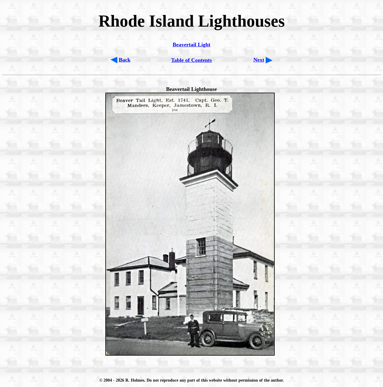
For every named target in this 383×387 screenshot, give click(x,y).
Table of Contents (191, 60)
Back (124, 60)
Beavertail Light (191, 45)
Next (258, 60)
